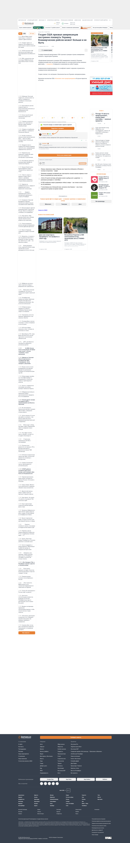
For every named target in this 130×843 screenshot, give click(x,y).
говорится (49, 64)
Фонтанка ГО (42, 20)
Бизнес (42, 749)
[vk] (49, 783)
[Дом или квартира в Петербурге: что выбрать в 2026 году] (50, 225)
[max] (41, 783)
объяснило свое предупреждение (65, 78)
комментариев (47, 50)
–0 (85, 140)
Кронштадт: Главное (76, 766)
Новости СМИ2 (42, 210)
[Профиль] (110, 23)
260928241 (44, 143)
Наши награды (95, 834)
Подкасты (60, 751)
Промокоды (101, 174)
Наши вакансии (22, 758)
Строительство (62, 758)
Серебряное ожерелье (53, 20)
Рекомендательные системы (98, 827)
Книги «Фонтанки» (76, 758)
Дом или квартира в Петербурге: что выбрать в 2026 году (49, 236)
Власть (42, 758)
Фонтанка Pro (74, 744)
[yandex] (57, 783)
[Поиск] (103, 23)
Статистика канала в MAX (25, 761)
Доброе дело (43, 766)
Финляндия (61, 768)
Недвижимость (44, 773)
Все (20, 33)
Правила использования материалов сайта (101, 823)
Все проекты (74, 773)
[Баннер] (38, 27)
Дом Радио (74, 763)
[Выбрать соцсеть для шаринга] (86, 50)
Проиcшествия (62, 754)
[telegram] (45, 783)
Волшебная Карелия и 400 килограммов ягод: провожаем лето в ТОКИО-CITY (74, 237)
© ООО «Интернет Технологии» (56, 837)
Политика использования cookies (99, 825)
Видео (41, 754)
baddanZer (44, 133)
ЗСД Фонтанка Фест (87, 20)
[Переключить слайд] (112, 40)
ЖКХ (41, 770)
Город (41, 763)
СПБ (24, 33)
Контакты (21, 746)
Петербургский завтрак (101, 20)
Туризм (59, 763)
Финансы (60, 766)
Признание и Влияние (67, 20)
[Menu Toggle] (19, 23)
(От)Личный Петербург (77, 754)
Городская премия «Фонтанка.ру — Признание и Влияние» (86, 751)
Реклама (20, 751)
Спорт (59, 756)
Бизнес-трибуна (44, 751)
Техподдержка (22, 749)
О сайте (20, 744)
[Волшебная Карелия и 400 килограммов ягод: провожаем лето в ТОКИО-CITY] (75, 225)
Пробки (65, 23)
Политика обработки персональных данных (101, 821)
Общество (60, 746)
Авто (41, 744)
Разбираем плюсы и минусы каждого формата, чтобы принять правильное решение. (50, 242)
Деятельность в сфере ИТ (97, 830)
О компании (21, 756)
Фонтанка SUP (22, 20)
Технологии (61, 761)
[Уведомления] (107, 23)
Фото (59, 773)
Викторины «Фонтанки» (46, 756)
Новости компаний (46, 214)
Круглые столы (75, 768)
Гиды (41, 761)
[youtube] (53, 783)
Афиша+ (42, 746)
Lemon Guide (77, 20)
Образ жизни (61, 744)
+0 (81, 140)
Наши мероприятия (23, 754)
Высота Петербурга (76, 770)
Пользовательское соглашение (98, 818)
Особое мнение (62, 749)
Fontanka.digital (75, 761)
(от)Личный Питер (32, 20)
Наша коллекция (75, 756)
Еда (41, 768)
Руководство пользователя (98, 832)
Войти (43, 164)
